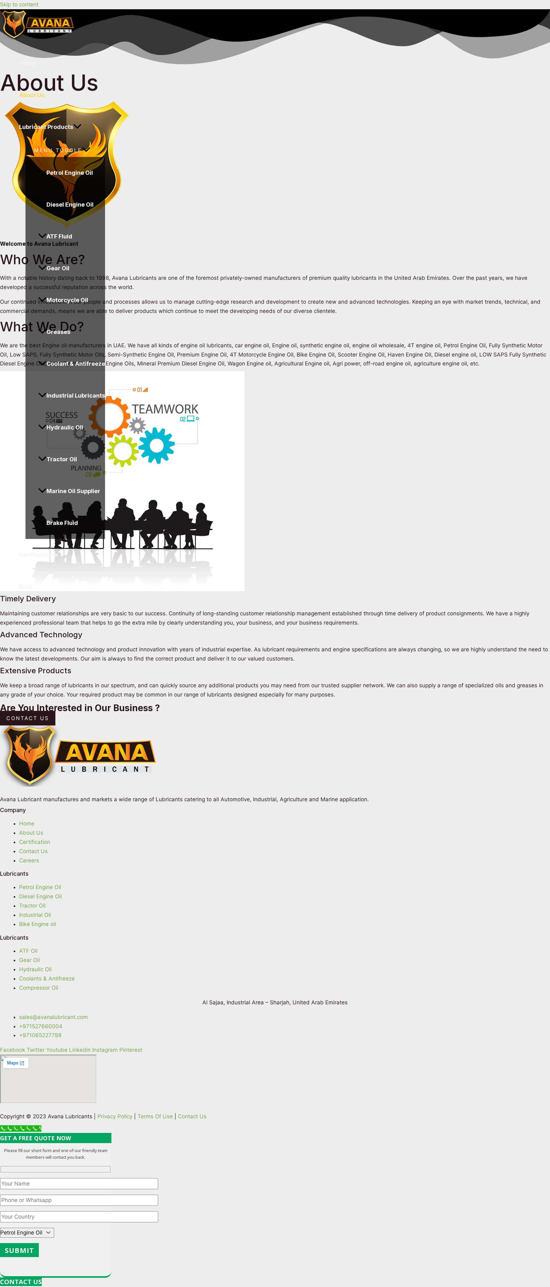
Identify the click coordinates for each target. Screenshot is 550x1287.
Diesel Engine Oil (70, 204)
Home (27, 63)
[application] (77, 127)
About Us (32, 95)
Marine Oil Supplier (73, 491)
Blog (25, 586)
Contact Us (34, 618)
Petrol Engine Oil (69, 172)
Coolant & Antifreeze (75, 363)
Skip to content (19, 4)
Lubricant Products (46, 127)
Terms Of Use (155, 1116)
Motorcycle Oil (67, 300)
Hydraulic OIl (64, 427)
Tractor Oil (61, 459)
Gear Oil (57, 268)
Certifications (38, 554)
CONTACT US (21, 1281)
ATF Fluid (59, 236)
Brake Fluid (62, 523)
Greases (58, 332)
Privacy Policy (114, 1116)
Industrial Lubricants (75, 395)
